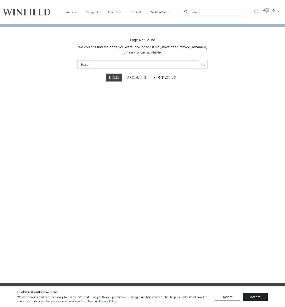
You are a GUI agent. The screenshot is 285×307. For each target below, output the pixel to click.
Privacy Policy (107, 301)
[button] (275, 12)
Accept (255, 296)
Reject (227, 296)
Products (70, 12)
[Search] (186, 12)
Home (114, 77)
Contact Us (165, 77)
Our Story (114, 12)
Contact (136, 12)
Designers (92, 12)
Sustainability (160, 12)
